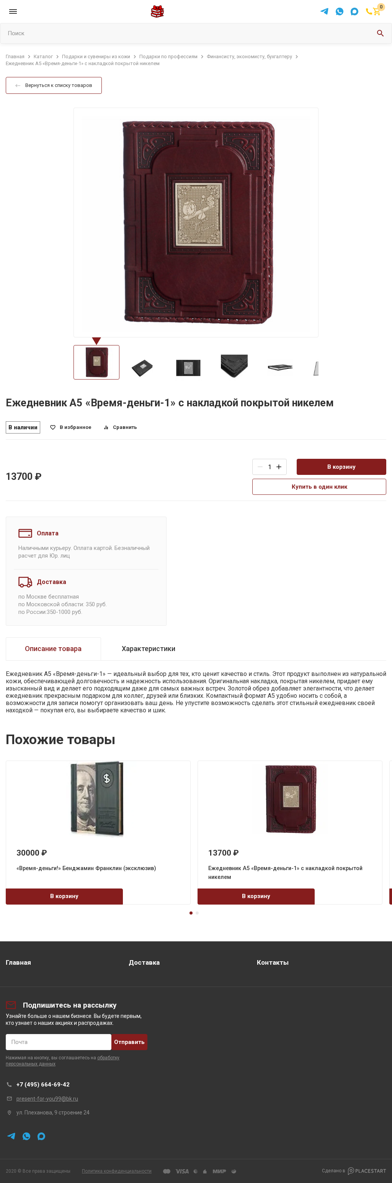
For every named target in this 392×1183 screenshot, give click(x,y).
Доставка (144, 962)
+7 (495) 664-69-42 (43, 1084)
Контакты (273, 962)
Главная (18, 962)
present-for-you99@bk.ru (47, 1099)
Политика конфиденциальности (117, 1171)
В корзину (341, 466)
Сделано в (333, 1171)
